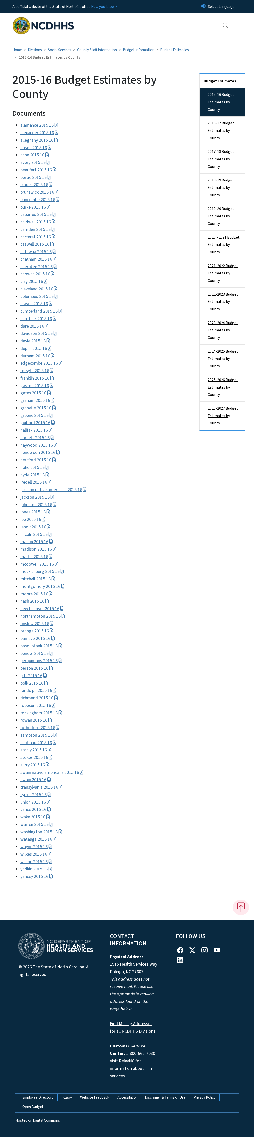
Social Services (59, 50)
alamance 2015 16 (37, 125)
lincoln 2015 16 (34, 534)
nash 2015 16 (32, 601)
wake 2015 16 (32, 817)
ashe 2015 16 (32, 155)
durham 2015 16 (35, 356)
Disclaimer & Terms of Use (165, 1097)
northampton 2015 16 (40, 616)
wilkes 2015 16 (33, 854)
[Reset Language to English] (203, 6)
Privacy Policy (204, 1097)
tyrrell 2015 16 (33, 795)
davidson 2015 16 (36, 333)
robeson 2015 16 (35, 705)
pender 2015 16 (34, 653)
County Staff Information (97, 50)
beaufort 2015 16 (36, 170)
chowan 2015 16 (35, 274)
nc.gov (67, 1097)
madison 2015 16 (36, 549)
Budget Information (138, 50)
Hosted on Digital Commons (37, 1120)
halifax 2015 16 (34, 430)
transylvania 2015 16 (39, 787)
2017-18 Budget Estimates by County (221, 159)
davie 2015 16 (33, 341)
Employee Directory (37, 1097)
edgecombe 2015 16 (39, 363)
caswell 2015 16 (34, 244)
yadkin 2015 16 (34, 869)
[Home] (43, 20)
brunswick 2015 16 (37, 192)
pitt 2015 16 (31, 676)
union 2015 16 (33, 802)
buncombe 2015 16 (37, 200)
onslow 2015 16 (34, 624)
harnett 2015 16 (35, 438)
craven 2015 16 (34, 304)
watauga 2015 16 (36, 839)
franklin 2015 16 (34, 378)
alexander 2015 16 (37, 133)
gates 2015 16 (33, 393)
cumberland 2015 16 (39, 311)
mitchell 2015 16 (35, 579)
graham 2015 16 (35, 400)
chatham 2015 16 (36, 259)
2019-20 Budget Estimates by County (221, 216)
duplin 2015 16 (33, 348)
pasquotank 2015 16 (39, 646)
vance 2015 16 (33, 810)
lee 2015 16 (30, 519)
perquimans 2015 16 (39, 661)
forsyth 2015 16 (34, 371)
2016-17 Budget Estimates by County (221, 130)
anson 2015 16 (33, 148)
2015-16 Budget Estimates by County (221, 102)
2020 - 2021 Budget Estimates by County (224, 245)
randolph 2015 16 (36, 691)
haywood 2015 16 (36, 445)
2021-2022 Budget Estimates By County (223, 273)
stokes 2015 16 (34, 757)
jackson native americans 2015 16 (51, 490)
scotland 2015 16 (36, 743)
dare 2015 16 (32, 326)
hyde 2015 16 (32, 475)
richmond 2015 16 (36, 698)
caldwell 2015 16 (35, 222)
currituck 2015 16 (36, 319)
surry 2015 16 (32, 765)
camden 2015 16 (35, 229)
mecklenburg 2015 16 (40, 571)
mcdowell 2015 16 (37, 564)
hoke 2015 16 (32, 467)
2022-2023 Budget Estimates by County (223, 302)
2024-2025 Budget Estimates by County (223, 359)
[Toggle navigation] (242, 26)
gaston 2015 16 (34, 386)
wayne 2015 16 (34, 847)
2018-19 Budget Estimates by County (221, 188)
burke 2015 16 (33, 207)
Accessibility (127, 1097)
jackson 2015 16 (35, 497)
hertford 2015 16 (35, 460)
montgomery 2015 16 (40, 586)
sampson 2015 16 (36, 735)
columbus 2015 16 (37, 296)
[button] (222, 26)
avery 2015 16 (33, 162)
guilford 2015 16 (35, 423)
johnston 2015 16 (36, 505)
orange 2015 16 (34, 631)
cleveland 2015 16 (36, 289)
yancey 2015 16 (34, 876)
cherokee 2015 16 (36, 267)
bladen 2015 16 (34, 185)
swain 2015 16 (33, 780)
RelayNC (126, 1061)
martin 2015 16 (34, 557)
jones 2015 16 (33, 512)
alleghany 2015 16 (36, 140)
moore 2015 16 (34, 594)
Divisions (35, 50)
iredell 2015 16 (33, 482)
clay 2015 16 (31, 281)
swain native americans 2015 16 (49, 772)
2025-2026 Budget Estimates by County (223, 387)
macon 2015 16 (34, 542)
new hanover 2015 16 (39, 609)
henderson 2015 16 (37, 452)
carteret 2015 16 (35, 237)
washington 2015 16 (39, 832)
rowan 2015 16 (33, 720)
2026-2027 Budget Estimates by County (223, 416)
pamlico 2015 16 (35, 638)
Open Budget (32, 1106)
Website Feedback (94, 1097)
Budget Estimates (174, 50)
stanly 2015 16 (33, 750)
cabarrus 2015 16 (36, 214)
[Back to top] (241, 907)
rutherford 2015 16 (37, 728)
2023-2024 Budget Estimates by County (223, 330)
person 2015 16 (34, 668)
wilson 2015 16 (34, 862)
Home (17, 50)
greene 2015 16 (34, 415)
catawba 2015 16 (36, 252)
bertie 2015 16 (33, 177)
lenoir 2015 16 (33, 527)
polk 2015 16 (31, 683)
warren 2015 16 (34, 824)
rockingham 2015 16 (39, 713)
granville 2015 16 (35, 408)
